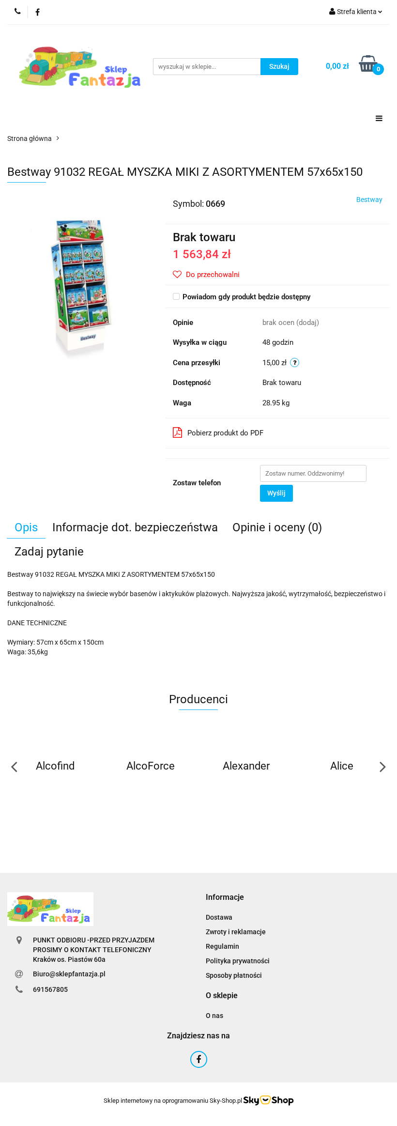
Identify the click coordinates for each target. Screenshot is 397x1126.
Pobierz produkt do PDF (225, 433)
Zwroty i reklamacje (236, 932)
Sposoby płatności (234, 975)
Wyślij (276, 493)
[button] (225, 897)
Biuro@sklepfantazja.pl (69, 974)
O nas (214, 1015)
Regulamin (222, 946)
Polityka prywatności (238, 961)
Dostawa (219, 917)
